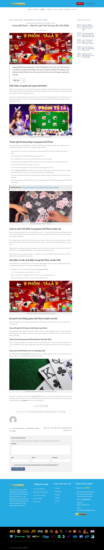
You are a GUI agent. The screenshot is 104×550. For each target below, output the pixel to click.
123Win (29, 9)
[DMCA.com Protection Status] (80, 514)
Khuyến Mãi (67, 9)
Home (11, 20)
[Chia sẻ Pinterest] (43, 406)
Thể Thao (35, 9)
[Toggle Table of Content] (22, 80)
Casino (43, 9)
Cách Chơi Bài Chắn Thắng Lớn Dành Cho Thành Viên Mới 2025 (88, 35)
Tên (12, 457)
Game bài (49, 9)
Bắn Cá (61, 9)
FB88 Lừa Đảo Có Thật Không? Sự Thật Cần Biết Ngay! (88, 55)
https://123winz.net (83, 505)
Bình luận (14, 443)
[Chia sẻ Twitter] (37, 406)
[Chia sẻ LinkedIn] (46, 406)
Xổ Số (55, 9)
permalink (63, 411)
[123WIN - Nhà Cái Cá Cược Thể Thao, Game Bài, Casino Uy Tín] (17, 3)
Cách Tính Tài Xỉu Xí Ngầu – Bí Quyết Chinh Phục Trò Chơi (88, 42)
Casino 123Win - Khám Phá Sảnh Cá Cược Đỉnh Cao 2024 (30, 20)
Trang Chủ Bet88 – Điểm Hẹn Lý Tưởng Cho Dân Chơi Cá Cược (87, 27)
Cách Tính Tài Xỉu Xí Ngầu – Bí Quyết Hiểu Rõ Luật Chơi (88, 48)
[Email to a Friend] (40, 406)
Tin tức (74, 9)
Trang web (54, 457)
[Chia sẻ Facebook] (35, 406)
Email (33, 457)
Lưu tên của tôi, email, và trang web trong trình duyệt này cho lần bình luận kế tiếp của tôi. (36, 465)
